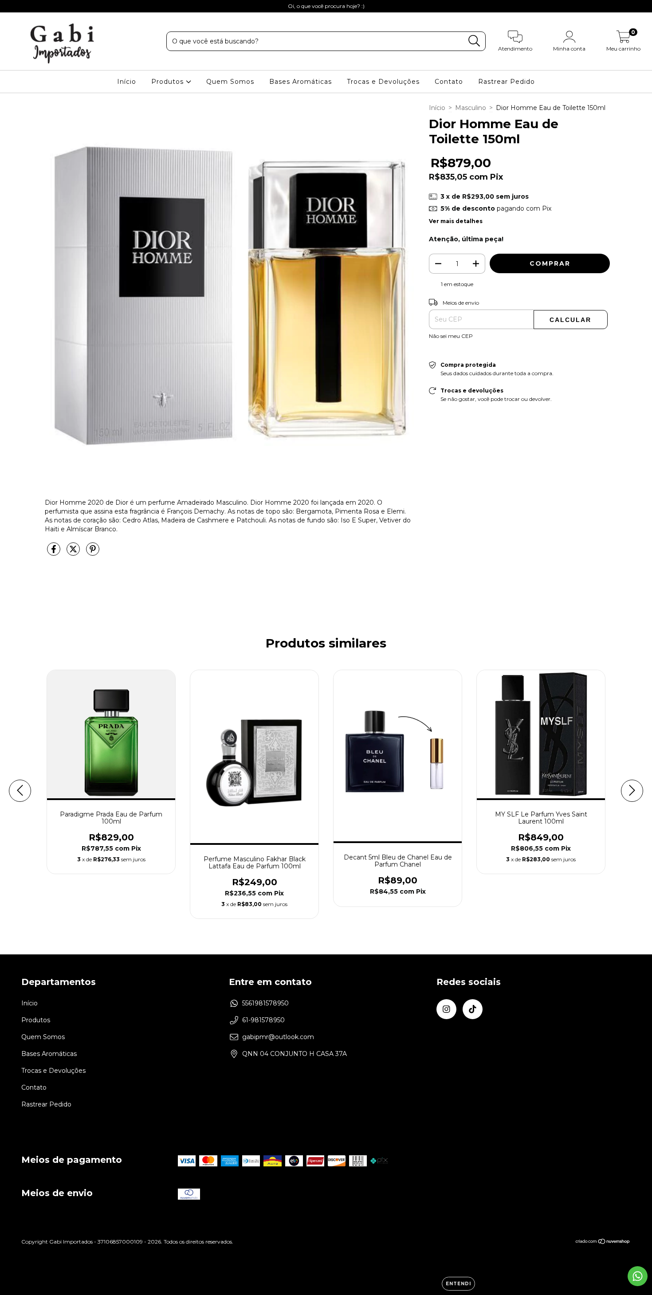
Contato (449, 82)
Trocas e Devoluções (383, 82)
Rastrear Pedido (506, 82)
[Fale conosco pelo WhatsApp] (638, 1276)
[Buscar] (474, 41)
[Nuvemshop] (603, 1242)
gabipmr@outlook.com (278, 1037)
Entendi (458, 1284)
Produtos (168, 82)
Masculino (470, 108)
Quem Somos (230, 82)
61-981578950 (263, 1020)
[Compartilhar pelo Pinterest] (92, 553)
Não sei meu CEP (451, 336)
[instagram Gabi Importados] (13, 6)
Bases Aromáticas (300, 82)
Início (126, 82)
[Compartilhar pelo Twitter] (74, 553)
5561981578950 (265, 1003)
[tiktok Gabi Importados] (25, 6)
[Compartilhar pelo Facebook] (54, 553)
